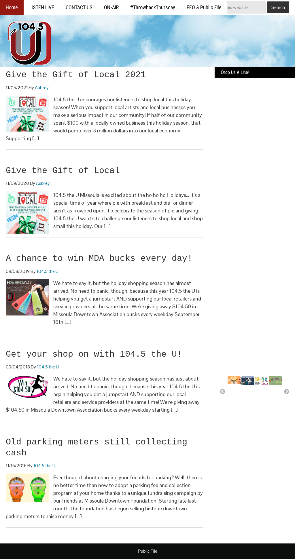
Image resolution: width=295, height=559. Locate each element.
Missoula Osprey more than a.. (249, 397)
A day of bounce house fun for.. (262, 402)
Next (287, 392)
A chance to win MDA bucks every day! (99, 258)
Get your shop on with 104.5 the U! (94, 354)
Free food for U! (273, 394)
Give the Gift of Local (63, 171)
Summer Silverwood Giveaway (237, 393)
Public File (147, 551)
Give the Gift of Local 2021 (76, 75)
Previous (223, 392)
